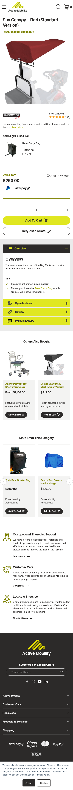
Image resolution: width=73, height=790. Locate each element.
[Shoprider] (11, 115)
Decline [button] (44, 782)
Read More (17, 127)
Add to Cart (33, 220)
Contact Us (18, 585)
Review (19, 312)
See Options (14, 414)
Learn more (19, 556)
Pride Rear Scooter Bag (17, 480)
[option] (36, 70)
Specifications (23, 303)
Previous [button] (3, 481)
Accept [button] (29, 782)
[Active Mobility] (17, 7)
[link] (27, 681)
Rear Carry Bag (31, 143)
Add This (29, 154)
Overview (20, 248)
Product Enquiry (24, 320)
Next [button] (69, 481)
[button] (58, 176)
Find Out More (20, 618)
